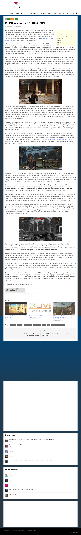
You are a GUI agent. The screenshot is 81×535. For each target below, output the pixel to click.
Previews (33, 13)
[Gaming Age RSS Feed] (71, 13)
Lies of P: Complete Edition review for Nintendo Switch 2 (21, 489)
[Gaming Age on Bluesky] (63, 13)
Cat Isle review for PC (13, 473)
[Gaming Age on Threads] (60, 13)
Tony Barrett (9, 26)
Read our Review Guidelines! (34, 293)
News (17, 13)
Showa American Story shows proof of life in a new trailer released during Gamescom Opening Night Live (31, 439)
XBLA (16, 19)
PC (6, 19)
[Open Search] (74, 13)
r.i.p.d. (44, 325)
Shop (55, 13)
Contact (76, 530)
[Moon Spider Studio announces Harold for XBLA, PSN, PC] (16, 308)
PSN (9, 19)
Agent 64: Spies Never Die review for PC (17, 479)
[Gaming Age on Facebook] (67, 13)
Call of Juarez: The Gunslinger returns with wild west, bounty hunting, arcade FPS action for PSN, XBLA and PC (64, 317)
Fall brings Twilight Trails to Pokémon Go (18, 455)
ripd (48, 325)
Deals (49, 13)
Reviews (23, 13)
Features (42, 13)
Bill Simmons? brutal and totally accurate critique (56, 139)
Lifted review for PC (13, 494)
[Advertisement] (49, 5)
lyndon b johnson (27, 325)
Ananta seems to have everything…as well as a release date (21, 450)
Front (11, 13)
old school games (36, 325)
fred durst (20, 325)
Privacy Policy (74, 532)
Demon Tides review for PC (14, 484)
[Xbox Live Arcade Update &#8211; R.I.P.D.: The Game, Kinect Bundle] (40, 308)
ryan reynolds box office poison (58, 325)
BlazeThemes (31, 530)
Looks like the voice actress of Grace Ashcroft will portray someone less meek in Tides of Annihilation (30, 460)
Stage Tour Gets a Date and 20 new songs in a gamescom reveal (22, 444)
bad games (13, 325)
